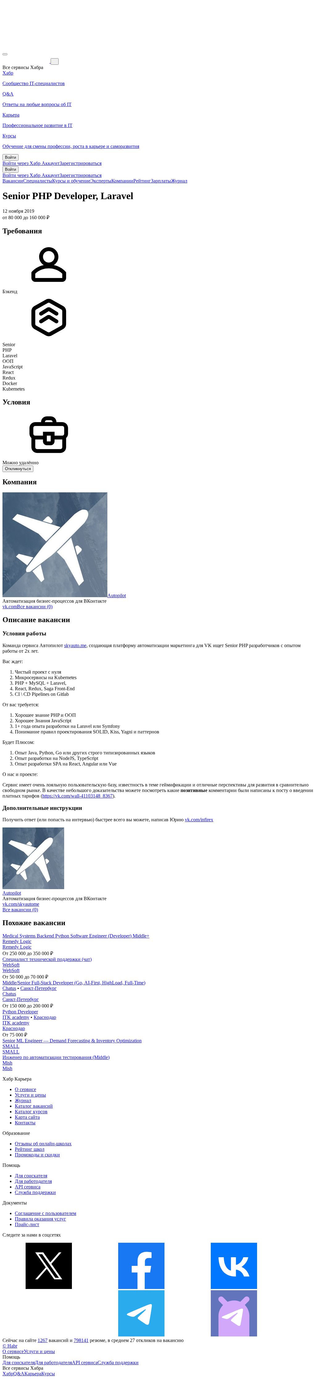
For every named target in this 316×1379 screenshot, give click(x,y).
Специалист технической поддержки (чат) (47, 959)
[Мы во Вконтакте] (234, 1287)
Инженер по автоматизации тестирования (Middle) (56, 1057)
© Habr (9, 1345)
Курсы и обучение (71, 180)
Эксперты (100, 180)
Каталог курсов (31, 1111)
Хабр (7, 1373)
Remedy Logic (16, 941)
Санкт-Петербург (38, 988)
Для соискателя (31, 1175)
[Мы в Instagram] (48, 1334)
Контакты (25, 1122)
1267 (43, 1340)
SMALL (10, 1046)
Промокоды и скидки (37, 1154)
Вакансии (12, 180)
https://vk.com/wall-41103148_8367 (77, 795)
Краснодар (45, 1017)
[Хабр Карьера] (26, 61)
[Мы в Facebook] (141, 1287)
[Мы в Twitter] (48, 1287)
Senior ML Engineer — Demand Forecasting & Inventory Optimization (72, 1040)
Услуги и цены (30, 1095)
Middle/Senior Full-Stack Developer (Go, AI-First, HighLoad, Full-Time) (73, 982)
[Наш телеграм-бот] (234, 1334)
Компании (122, 180)
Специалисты (37, 180)
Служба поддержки (35, 1192)
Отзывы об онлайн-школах (43, 1143)
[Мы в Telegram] (141, 1334)
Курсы (48, 1373)
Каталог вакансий (34, 1106)
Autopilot (116, 595)
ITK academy (15, 1017)
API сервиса (27, 1186)
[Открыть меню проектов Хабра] (4, 54)
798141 (81, 1340)
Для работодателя (33, 1181)
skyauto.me (75, 645)
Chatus (9, 988)
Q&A (18, 1373)
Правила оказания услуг (40, 1218)
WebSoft (10, 964)
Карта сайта (27, 1117)
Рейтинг (142, 180)
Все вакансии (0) (34, 606)
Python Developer (20, 1011)
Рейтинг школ (29, 1149)
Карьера (32, 1373)
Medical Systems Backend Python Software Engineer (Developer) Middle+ (75, 935)
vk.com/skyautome (20, 904)
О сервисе (25, 1089)
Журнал (179, 180)
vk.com (9, 606)
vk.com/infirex (199, 819)
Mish (7, 1062)
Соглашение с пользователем (45, 1213)
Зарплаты (161, 180)
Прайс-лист (27, 1224)
